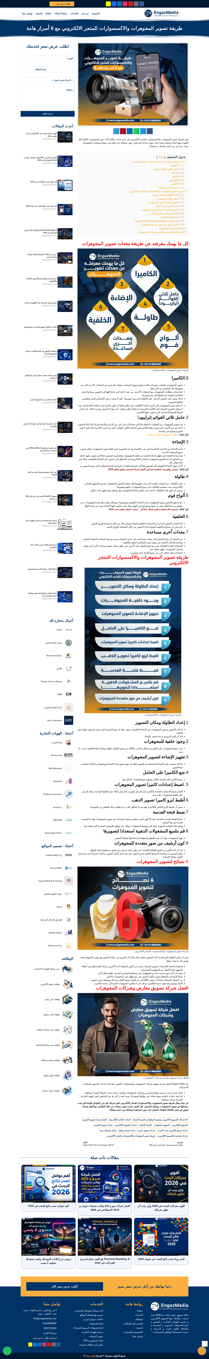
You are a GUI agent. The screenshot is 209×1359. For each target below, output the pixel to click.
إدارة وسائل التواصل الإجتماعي (88, 1310)
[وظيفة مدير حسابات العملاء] (67, 1034)
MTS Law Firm (55, 946)
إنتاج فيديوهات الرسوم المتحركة (88, 1328)
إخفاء (161, 157)
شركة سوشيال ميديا (108, 1130)
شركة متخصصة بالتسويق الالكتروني (173, 1136)
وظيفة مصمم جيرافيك (50, 1060)
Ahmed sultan (55, 933)
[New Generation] (68, 659)
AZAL (59, 630)
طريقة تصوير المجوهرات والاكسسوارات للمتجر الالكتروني (131, 1136)
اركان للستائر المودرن (53, 707)
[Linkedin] (119, 3)
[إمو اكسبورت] (68, 746)
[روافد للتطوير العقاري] (68, 897)
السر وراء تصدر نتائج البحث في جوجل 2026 (41, 206)
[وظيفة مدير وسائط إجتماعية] (67, 1050)
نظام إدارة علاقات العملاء (91, 1345)
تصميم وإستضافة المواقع (91, 1315)
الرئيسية (96, 13)
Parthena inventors (53, 794)
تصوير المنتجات (96, 1336)
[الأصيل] (68, 672)
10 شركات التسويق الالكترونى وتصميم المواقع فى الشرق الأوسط (160, 1119)
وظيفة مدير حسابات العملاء (48, 1030)
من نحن (85, 13)
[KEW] (68, 698)
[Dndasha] (68, 785)
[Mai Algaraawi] (68, 772)
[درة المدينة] (68, 811)
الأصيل (59, 668)
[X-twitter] (136, 3)
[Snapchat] (108, 3)
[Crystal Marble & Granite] (68, 884)
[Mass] (68, 910)
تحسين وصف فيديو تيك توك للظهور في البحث (40, 303)
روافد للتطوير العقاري (53, 894)
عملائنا (48, 13)
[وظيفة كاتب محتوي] (67, 1019)
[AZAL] (68, 633)
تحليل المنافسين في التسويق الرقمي (43, 400)
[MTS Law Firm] (68, 949)
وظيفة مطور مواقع (52, 1075)
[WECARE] (68, 824)
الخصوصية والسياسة (133, 1332)
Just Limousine (54, 720)
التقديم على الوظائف (133, 1323)
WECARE (57, 820)
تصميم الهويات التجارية (92, 1332)
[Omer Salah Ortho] (68, 837)
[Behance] (113, 3)
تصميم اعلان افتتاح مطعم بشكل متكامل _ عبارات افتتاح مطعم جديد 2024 (143, 509)
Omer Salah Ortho (53, 833)
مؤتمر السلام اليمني (53, 643)
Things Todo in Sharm (51, 681)
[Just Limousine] (68, 724)
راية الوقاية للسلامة (54, 855)
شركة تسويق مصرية (146, 1130)
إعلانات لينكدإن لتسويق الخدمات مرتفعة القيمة (40, 327)
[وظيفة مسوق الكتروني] (67, 989)
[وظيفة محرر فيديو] (67, 1004)
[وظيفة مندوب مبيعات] (67, 1095)
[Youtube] (130, 3)
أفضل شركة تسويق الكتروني (94, 1119)
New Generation (54, 655)
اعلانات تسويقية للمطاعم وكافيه (163, 434)
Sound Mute (56, 868)
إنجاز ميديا (90, 1356)
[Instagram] (125, 3)
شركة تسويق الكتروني (103, 1125)
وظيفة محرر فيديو (52, 999)
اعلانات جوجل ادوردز (93, 1319)
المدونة (39, 13)
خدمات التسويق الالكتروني (126, 1125)
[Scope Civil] (68, 759)
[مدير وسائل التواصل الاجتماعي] (67, 974)
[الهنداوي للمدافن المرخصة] (68, 923)
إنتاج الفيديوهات (96, 1323)
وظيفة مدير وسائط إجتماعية (48, 1045)
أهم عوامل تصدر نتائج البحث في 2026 (43, 182)
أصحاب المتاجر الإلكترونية (119, 1119)
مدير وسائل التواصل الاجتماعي (47, 969)
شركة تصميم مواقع (127, 1130)
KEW (59, 694)
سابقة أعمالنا (61, 13)
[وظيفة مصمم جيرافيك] (67, 1065)
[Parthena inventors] (68, 798)
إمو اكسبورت (56, 742)
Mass (59, 907)
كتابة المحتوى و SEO (93, 1340)
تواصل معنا (27, 13)
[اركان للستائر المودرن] (68, 711)
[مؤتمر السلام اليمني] (68, 646)
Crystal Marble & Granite (50, 881)
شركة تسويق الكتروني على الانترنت (172, 1130)
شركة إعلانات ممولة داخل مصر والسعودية (42, 569)
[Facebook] (141, 3)
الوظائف (139, 1319)
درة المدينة (57, 807)
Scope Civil (56, 755)
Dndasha (57, 781)
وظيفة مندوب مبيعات (51, 1090)
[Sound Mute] (68, 872)
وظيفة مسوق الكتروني (50, 984)
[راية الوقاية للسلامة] (68, 859)
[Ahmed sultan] (68, 936)
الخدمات (74, 13)
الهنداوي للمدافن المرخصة (51, 920)
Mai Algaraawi (55, 768)
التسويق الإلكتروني (180, 1125)
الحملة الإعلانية (145, 1125)
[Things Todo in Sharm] (68, 685)
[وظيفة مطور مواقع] (67, 1080)
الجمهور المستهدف (161, 1125)
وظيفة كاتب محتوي (52, 1014)
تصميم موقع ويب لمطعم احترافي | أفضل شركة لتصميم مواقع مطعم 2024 (143, 469)
